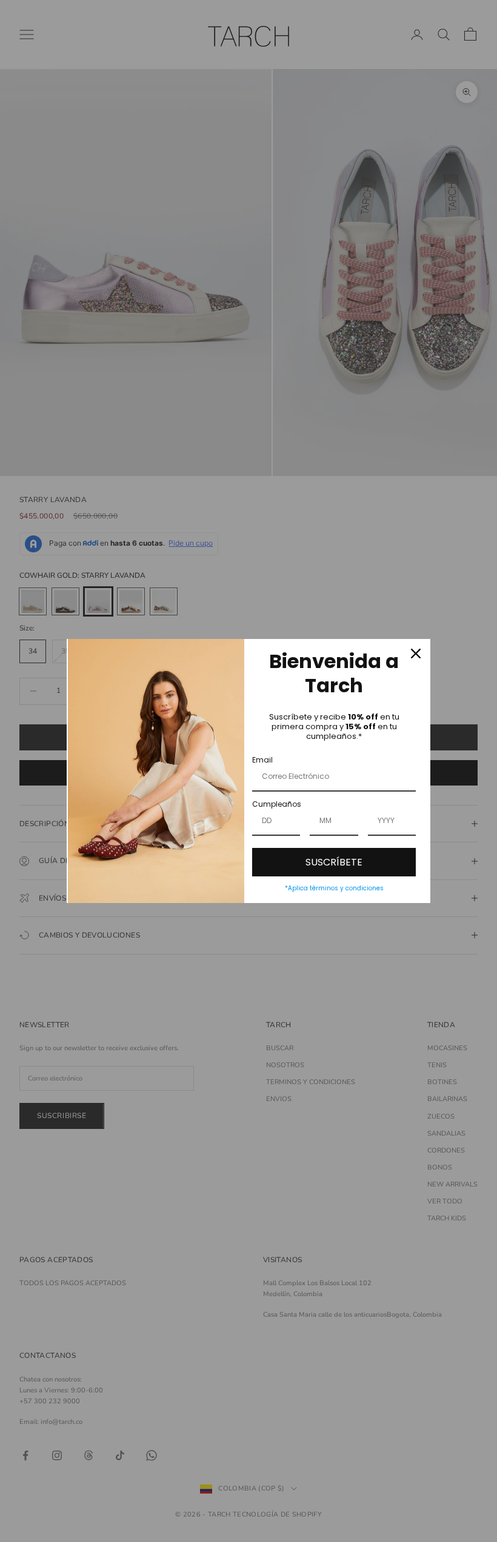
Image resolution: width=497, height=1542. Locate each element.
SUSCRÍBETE (333, 862)
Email (262, 760)
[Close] (415, 653)
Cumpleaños (276, 804)
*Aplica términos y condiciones (334, 888)
